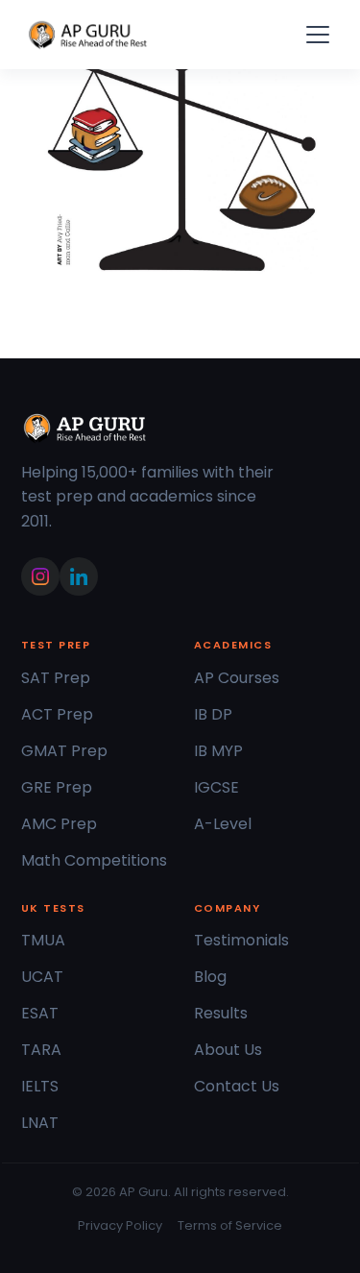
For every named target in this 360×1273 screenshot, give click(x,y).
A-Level (223, 824)
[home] (88, 34)
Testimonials (241, 940)
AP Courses (236, 678)
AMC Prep (59, 824)
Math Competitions (94, 860)
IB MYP (218, 751)
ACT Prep (57, 714)
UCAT (42, 977)
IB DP (213, 714)
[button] (314, 35)
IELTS (40, 1086)
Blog (210, 977)
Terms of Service (230, 1225)
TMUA (43, 940)
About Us (228, 1050)
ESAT (40, 1013)
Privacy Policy (120, 1225)
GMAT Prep (64, 751)
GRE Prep (56, 787)
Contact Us (236, 1086)
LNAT (40, 1123)
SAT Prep (55, 678)
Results (221, 1013)
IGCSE (216, 787)
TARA (41, 1050)
